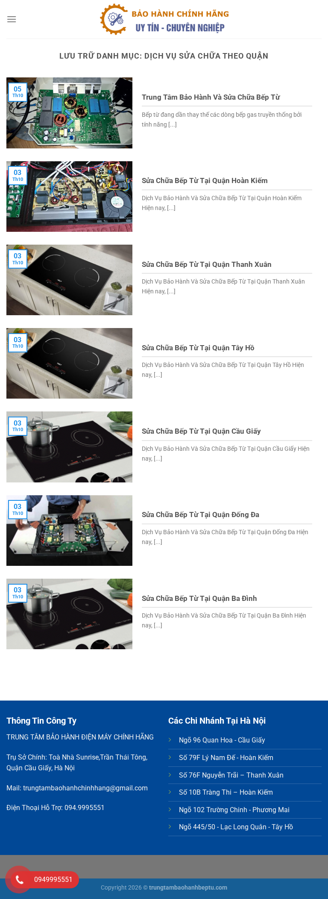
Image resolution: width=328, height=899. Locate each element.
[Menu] (11, 19)
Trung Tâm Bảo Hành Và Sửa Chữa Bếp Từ (211, 97)
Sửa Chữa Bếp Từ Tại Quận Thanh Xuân (207, 264)
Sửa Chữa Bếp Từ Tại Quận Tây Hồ (198, 348)
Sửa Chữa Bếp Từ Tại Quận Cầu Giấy (201, 431)
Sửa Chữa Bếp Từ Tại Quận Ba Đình (199, 598)
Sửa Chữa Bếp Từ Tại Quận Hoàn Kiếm (205, 181)
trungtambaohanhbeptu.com (188, 887)
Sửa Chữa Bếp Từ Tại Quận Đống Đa (200, 515)
